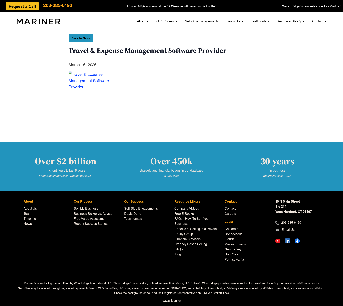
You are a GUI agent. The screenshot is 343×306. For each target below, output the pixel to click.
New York (231, 254)
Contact (317, 21)
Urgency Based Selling (190, 244)
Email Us (288, 229)
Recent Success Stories (91, 223)
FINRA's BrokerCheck (215, 293)
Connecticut (233, 234)
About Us (30, 208)
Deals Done (234, 21)
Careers (230, 213)
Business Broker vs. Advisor (93, 213)
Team (27, 213)
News (28, 223)
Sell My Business (86, 208)
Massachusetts (235, 244)
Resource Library (289, 21)
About (141, 21)
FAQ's (178, 249)
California (231, 228)
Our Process (165, 21)
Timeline (30, 218)
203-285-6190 (57, 5)
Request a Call (22, 6)
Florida (230, 239)
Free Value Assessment (90, 218)
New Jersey (233, 249)
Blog (177, 254)
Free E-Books (184, 213)
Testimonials (260, 21)
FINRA (175, 288)
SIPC (183, 288)
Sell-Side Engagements (202, 21)
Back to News (81, 38)
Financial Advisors (187, 239)
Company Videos (186, 208)
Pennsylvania (234, 259)
